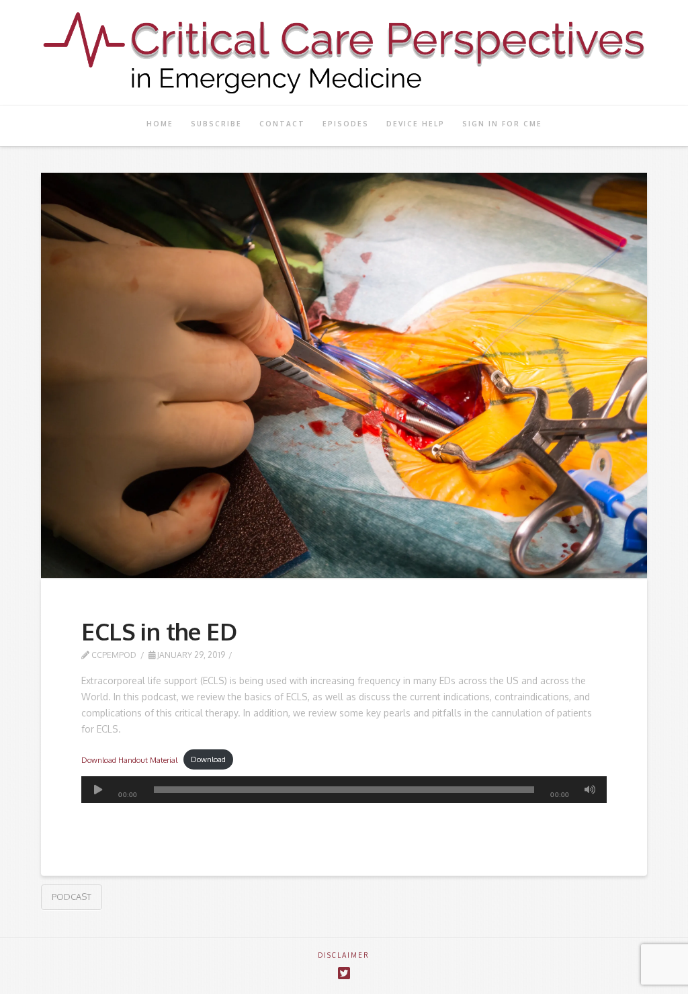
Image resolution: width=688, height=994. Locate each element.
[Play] (98, 790)
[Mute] (590, 790)
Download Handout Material (129, 759)
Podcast (71, 896)
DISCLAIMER (344, 955)
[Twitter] (344, 973)
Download (208, 759)
